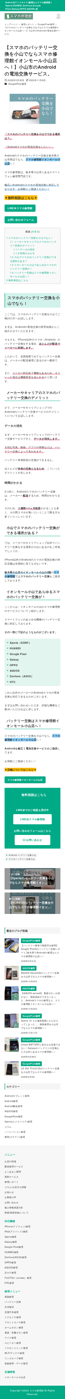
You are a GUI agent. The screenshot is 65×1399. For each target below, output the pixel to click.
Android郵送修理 (14, 1106)
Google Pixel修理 (14, 1246)
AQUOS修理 (11, 1111)
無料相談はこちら (17, 280)
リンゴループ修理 (14, 1358)
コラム (8, 1126)
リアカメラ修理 (13, 1317)
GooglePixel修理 (17, 83)
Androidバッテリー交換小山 (22, 855)
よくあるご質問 (13, 1171)
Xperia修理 (10, 1236)
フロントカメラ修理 (15, 1322)
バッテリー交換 (13, 1301)
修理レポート (12, 1181)
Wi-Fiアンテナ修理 (14, 1353)
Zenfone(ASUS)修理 (16, 1257)
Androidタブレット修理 (17, 1095)
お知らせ (9, 1192)
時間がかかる (24, 253)
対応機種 (10, 1221)
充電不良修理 (12, 1312)
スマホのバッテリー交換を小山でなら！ (29, 237)
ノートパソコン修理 (15, 1131)
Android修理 (11, 1101)
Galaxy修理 (11, 1241)
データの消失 (24, 249)
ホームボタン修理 (14, 1327)
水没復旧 (9, 1306)
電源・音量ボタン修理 (16, 1332)
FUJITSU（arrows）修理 (18, 1277)
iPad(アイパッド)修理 (16, 1231)
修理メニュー (13, 1291)
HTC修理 (9, 1282)
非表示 (35, 231)
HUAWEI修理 (11, 1252)
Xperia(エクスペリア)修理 (18, 1121)
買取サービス (12, 1176)
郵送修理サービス (14, 1166)
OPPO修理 (10, 1262)
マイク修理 (10, 1337)
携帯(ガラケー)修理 (15, 1136)
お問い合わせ (12, 1202)
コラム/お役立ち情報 (15, 1187)
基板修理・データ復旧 (16, 1363)
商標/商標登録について (17, 1212)
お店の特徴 (10, 1161)
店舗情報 (10, 1372)
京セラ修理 (10, 1272)
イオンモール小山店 (15, 1377)
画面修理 (9, 1296)
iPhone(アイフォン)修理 (17, 1226)
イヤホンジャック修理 (16, 1347)
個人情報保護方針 (14, 1207)
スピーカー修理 (13, 1342)
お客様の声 (10, 1197)
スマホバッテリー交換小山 (21, 858)
